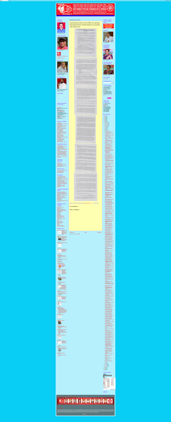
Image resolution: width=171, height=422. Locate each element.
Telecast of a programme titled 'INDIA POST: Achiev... (109, 306)
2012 (105, 367)
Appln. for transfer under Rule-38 (61, 197)
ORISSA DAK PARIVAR (61, 320)
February (106, 365)
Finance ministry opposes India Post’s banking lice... (109, 334)
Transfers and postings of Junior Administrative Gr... (109, 264)
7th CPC (58, 224)
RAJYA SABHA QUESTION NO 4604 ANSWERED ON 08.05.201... (109, 271)
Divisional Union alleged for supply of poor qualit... (108, 313)
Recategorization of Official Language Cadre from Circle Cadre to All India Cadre (62, 293)
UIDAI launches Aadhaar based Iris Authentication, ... (109, 184)
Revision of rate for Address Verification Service (108, 144)
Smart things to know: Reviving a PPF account (109, 295)
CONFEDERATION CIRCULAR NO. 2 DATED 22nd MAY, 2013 (109, 203)
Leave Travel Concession (60, 139)
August (106, 126)
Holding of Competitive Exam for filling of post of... (109, 186)
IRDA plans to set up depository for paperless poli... (109, 338)
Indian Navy (58, 214)
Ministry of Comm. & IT (60, 207)
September (106, 125)
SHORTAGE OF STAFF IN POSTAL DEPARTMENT (108, 223)
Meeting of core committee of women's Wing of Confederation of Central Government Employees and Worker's (62, 272)
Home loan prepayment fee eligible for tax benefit (108, 252)
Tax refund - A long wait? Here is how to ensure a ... (109, 210)
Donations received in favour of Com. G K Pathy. (109, 165)
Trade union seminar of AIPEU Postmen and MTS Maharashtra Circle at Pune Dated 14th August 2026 (64, 239)
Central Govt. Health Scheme (61, 218)
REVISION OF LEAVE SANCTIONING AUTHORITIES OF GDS (64, 251)
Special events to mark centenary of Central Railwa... (109, 299)
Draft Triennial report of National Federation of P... (109, 159)
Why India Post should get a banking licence (108, 286)
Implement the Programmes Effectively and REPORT (63, 265)
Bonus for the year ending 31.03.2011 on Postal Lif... (108, 348)
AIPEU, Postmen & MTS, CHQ (62, 236)
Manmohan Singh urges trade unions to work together (109, 238)
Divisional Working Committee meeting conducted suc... (109, 245)
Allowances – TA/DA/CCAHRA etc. (61, 128)
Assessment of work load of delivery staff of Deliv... (108, 318)
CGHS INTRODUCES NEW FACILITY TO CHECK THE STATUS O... (108, 288)
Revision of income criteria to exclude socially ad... (109, 155)
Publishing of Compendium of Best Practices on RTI (109, 269)
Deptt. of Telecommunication (61, 209)
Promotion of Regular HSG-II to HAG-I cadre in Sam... (109, 219)
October (106, 124)
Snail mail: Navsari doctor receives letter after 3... (108, 229)
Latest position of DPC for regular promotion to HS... (109, 276)
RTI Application (59, 199)
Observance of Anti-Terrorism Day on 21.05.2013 (109, 232)
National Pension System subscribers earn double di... (109, 254)
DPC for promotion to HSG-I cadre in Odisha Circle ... (108, 248)
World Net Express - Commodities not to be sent (109, 178)
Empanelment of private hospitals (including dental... (109, 227)
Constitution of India (60, 222)
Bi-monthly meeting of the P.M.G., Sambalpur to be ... (109, 206)
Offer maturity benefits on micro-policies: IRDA (109, 320)
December (106, 122)
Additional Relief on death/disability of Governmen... (107, 152)
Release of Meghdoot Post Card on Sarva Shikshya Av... (109, 199)
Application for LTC (60, 198)
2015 (105, 119)
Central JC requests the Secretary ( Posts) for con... (109, 292)
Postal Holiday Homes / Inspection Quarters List (64, 278)
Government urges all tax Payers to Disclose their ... (109, 217)
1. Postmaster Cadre (60, 145)
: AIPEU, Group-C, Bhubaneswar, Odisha (62, 56)
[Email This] (94, 203)
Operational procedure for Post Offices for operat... (109, 136)
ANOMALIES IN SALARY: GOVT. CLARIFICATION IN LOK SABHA (109, 167)
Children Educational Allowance (61, 132)
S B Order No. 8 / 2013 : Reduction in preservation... (109, 236)
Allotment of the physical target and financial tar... (109, 278)
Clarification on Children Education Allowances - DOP (64, 342)
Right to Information (60, 221)
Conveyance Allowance (60, 135)
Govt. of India (59, 206)
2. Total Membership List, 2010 (61, 177)
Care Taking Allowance (60, 134)
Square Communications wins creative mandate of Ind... (109, 332)
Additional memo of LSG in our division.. (64, 348)
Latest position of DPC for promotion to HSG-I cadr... (109, 259)
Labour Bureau (59, 217)
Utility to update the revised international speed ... (108, 307)
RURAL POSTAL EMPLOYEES (62, 249)
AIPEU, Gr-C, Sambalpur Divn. (62, 329)
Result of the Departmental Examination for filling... (108, 201)
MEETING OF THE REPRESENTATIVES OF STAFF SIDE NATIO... (108, 148)
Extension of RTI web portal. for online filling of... (109, 243)
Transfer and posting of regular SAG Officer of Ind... (109, 163)
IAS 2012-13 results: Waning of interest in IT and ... (109, 297)
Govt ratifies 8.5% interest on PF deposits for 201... (109, 265)
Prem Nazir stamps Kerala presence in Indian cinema (109, 181)
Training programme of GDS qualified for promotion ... (108, 169)
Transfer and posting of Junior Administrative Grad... (109, 343)
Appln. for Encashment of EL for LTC (62, 193)
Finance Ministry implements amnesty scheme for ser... (109, 208)
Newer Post (72, 232)
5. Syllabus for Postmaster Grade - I (62, 148)
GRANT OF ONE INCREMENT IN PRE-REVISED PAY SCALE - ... (109, 191)
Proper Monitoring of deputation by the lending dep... (109, 211)
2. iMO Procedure (59, 163)
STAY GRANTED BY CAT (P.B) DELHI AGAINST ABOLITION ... (109, 161)
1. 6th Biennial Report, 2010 (61, 176)
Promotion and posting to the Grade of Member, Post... (109, 225)
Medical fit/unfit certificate (60, 196)
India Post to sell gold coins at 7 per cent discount (109, 339)
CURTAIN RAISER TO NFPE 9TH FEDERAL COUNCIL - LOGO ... (109, 284)
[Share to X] (96, 203)
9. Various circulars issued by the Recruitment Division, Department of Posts (62, 155)
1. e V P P (58, 162)
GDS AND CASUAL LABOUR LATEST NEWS (108, 192)
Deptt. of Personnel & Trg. (60, 216)
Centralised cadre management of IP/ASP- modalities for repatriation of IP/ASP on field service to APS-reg (64, 287)
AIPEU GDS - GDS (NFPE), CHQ (62, 230)
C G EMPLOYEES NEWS (61, 282)
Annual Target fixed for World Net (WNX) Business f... (109, 258)
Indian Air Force (59, 215)
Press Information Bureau (60, 226)
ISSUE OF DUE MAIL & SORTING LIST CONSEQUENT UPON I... (109, 188)
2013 (105, 121)
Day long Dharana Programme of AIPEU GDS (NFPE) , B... (109, 157)
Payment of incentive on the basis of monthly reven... (108, 323)
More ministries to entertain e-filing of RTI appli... (109, 132)
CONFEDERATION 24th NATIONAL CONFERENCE (108, 345)
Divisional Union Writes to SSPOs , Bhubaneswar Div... (109, 315)
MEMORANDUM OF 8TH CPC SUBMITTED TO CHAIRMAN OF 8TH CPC (62, 256)
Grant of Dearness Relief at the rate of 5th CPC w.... (109, 172)
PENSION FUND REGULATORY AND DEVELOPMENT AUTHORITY (109, 195)
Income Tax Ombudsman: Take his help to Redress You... (109, 336)
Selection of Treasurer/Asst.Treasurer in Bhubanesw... (109, 251)
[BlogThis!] (95, 203)
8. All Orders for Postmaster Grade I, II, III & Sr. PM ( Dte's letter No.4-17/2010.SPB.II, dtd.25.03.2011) (62, 153)
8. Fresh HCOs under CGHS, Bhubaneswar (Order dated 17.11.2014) (61, 186)
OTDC (58, 220)
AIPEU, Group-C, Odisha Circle (62, 269)
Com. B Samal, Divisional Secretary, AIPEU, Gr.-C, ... (109, 204)
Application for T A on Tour (61, 194)
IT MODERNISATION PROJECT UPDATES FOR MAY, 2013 (109, 234)
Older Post (99, 232)
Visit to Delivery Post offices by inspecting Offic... (109, 293)
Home (86, 232)
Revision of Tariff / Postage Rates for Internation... (108, 274)
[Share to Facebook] (97, 203)
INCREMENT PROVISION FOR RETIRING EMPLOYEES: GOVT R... (109, 222)
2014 (105, 120)
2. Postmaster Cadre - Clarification (62, 146)
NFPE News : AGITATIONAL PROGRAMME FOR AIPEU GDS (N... (109, 214)
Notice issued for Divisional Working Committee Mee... (109, 309)
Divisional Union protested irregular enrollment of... (108, 311)
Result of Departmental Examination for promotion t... (109, 171)
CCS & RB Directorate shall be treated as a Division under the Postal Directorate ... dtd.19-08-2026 (64, 233)
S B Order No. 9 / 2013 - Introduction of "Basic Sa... (109, 176)
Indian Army (59, 213)
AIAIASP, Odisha (60, 307)
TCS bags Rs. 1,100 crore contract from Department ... (109, 146)
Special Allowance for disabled (61, 141)
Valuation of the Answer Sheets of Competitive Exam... (109, 325)
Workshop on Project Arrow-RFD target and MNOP (109, 322)
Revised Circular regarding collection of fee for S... (108, 256)
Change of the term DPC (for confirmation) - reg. (108, 281)
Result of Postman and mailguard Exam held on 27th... (108, 197)
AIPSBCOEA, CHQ (60, 314)
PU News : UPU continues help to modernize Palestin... (109, 241)
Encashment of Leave (60, 136)
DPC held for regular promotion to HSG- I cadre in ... (109, 331)
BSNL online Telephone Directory (61, 210)
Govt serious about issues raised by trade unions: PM (109, 239)
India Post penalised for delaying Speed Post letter (109, 140)
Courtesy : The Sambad (108, 137)
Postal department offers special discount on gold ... (109, 302)
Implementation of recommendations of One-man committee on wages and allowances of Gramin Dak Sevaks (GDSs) (62, 331)
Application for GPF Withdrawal (61, 192)
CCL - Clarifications (60, 131)
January (106, 366)
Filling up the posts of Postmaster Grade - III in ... (109, 231)
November (106, 123)
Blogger (87, 414)
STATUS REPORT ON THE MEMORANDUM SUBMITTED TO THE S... (109, 262)
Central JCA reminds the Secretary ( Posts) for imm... (109, 290)
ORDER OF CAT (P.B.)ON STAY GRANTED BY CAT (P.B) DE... (109, 150)
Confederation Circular (108, 273)
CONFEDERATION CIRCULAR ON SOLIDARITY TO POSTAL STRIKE (64, 298)
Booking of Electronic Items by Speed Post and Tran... (109, 341)
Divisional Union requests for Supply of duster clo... (109, 304)
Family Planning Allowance (61, 138)
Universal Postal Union (60, 225)
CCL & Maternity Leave (60, 130)
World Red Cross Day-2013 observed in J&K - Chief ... (109, 316)
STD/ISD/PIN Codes (60, 211)
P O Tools (59, 276)
